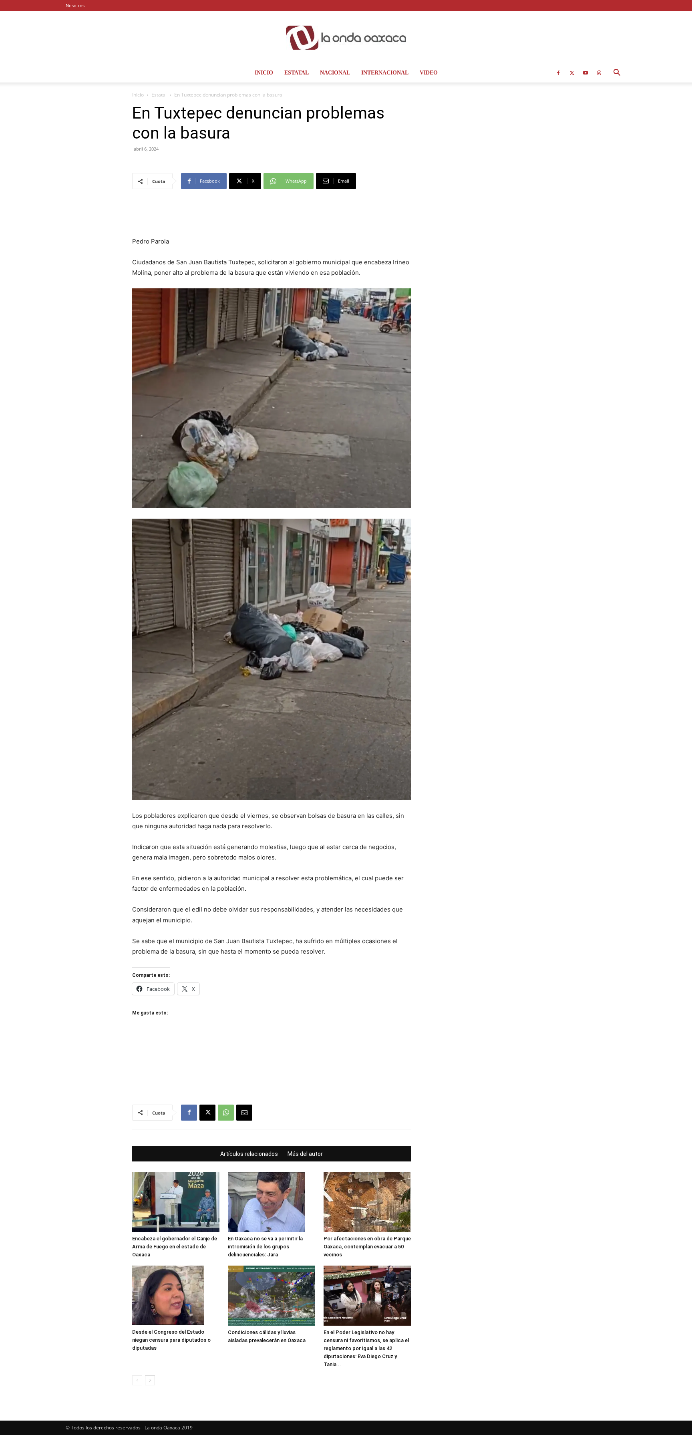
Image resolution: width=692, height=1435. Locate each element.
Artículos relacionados (249, 1154)
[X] (572, 73)
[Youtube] (585, 73)
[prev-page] (137, 1380)
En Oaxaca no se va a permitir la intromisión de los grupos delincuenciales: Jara (265, 1247)
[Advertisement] (271, 216)
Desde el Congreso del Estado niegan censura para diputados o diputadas (171, 1340)
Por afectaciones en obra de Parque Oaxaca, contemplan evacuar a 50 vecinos (367, 1247)
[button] (616, 73)
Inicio (264, 73)
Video (429, 73)
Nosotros (75, 5)
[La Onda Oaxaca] (346, 38)
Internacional (384, 73)
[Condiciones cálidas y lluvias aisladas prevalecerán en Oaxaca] (271, 1296)
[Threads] (599, 73)
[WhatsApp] (226, 1113)
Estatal (296, 73)
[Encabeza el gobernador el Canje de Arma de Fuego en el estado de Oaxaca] (175, 1202)
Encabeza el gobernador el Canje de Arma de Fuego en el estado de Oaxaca (174, 1247)
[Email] (244, 1113)
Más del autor (305, 1154)
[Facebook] (558, 73)
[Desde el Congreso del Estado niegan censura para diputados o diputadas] (175, 1295)
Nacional (335, 73)
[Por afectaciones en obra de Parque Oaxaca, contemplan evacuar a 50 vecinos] (367, 1202)
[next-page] (150, 1380)
